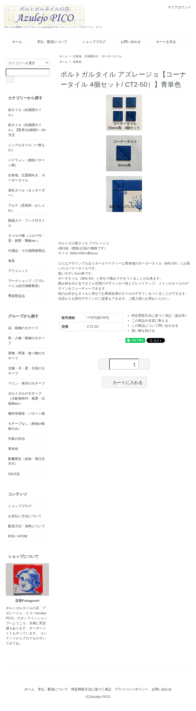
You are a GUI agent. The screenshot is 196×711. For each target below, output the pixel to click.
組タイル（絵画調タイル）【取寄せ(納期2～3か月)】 (27, 130)
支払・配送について (52, 42)
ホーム (17, 42)
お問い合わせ (131, 42)
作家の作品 (16, 439)
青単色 (77, 61)
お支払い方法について (25, 516)
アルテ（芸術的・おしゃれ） (26, 207)
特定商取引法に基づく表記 (91, 689)
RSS (11, 536)
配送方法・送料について (26, 526)
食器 (11, 261)
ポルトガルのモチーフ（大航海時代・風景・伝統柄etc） (26, 398)
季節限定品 (16, 296)
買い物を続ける (143, 331)
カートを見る (166, 42)
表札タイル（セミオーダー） (26, 192)
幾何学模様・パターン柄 (26, 413)
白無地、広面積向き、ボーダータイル (97, 56)
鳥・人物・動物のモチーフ (26, 340)
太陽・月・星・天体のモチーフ (26, 370)
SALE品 (14, 474)
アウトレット (18, 271)
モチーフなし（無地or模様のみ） (26, 426)
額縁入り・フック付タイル (26, 222)
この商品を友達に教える (149, 320)
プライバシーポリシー (131, 689)
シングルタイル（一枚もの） (26, 147)
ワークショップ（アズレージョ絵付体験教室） (26, 283)
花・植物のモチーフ (23, 328)
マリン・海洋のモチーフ (26, 383)
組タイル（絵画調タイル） (25, 112)
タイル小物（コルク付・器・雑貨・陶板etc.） (26, 238)
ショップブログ (94, 42)
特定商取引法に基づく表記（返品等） (159, 315)
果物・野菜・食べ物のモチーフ (26, 355)
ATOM (22, 536)
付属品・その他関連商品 (26, 250)
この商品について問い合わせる (154, 325)
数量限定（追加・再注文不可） (26, 461)
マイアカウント (179, 7)
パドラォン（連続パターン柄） (26, 162)
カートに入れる (128, 382)
